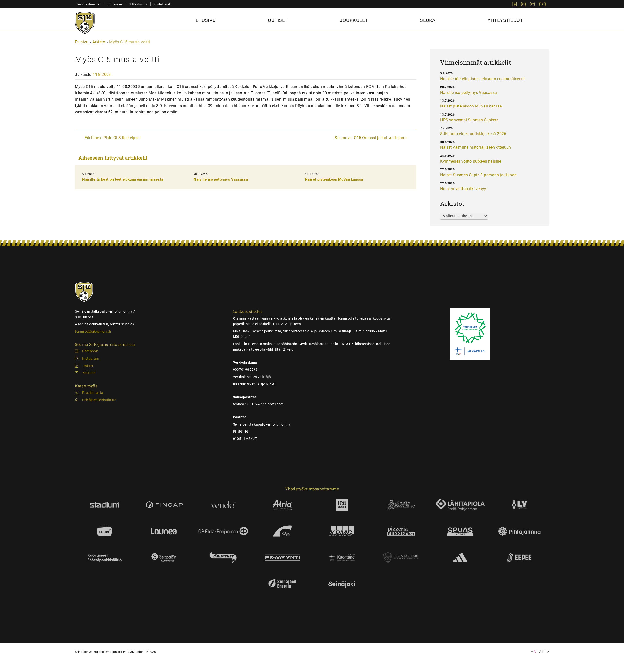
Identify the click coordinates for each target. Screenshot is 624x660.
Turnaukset (115, 4)
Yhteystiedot (505, 20)
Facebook (90, 351)
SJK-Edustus (138, 4)
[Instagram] (523, 5)
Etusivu (206, 20)
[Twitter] (533, 5)
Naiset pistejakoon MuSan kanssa (334, 179)
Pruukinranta (92, 393)
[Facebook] (514, 5)
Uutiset (278, 20)
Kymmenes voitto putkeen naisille (470, 161)
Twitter (87, 366)
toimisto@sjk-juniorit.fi (93, 331)
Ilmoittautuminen (89, 4)
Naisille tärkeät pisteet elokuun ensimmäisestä (122, 179)
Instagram (90, 358)
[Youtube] (542, 5)
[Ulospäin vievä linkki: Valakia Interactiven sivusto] (540, 651)
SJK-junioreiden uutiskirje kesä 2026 (473, 133)
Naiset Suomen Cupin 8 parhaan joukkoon (478, 175)
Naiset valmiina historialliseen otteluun (475, 147)
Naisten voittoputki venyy (463, 188)
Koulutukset (162, 4)
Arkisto (98, 42)
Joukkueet (354, 20)
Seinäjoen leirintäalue (99, 400)
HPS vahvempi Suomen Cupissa (469, 120)
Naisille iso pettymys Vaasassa (221, 179)
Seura (428, 20)
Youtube (88, 373)
